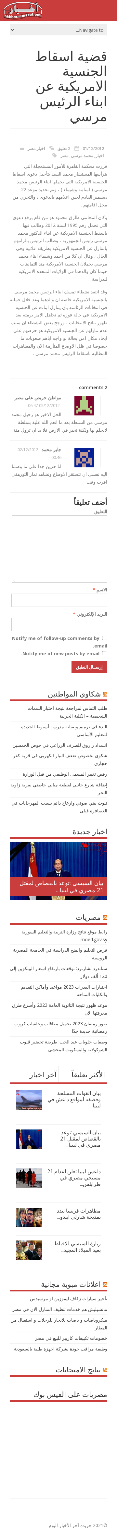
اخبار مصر (36, 148)
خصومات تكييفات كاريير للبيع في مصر (71, 1338)
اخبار (100, 155)
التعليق (100, 511)
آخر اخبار (43, 1074)
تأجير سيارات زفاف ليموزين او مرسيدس (68, 1298)
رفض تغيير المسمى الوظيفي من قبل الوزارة (65, 774)
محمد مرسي (82, 155)
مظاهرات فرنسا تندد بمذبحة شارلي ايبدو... (79, 1213)
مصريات (88, 917)
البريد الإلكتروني (90, 614)
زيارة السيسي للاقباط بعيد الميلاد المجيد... (77, 1246)
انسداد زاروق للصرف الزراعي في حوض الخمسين (59, 745)
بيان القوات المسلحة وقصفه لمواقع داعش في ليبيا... (74, 1099)
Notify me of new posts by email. (60, 653)
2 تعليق (64, 148)
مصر (64, 155)
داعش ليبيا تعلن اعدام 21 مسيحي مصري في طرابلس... (74, 1177)
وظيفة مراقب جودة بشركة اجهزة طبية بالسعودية (60, 1349)
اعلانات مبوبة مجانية (71, 1284)
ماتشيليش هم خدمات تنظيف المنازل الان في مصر (59, 1309)
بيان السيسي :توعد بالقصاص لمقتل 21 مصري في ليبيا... (61, 886)
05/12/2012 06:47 (44, 405)
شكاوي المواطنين (74, 693)
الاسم (100, 589)
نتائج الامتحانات (78, 1369)
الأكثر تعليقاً (88, 1074)
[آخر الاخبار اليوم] (22, 18)
